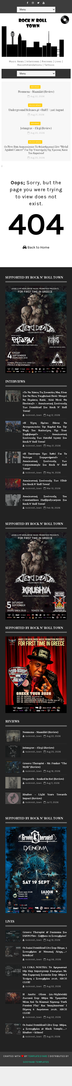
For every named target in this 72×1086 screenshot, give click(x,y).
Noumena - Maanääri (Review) (36, 91)
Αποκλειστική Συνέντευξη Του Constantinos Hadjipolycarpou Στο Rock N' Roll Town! (45, 500)
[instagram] (33, 3)
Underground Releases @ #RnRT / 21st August (36, 110)
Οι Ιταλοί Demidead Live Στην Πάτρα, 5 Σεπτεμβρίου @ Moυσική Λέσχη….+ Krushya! (45, 951)
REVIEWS (35, 87)
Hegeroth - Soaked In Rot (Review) (43, 778)
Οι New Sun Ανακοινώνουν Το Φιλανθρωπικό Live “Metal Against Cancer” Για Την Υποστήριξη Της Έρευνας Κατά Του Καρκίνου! (36, 150)
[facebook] (27, 3)
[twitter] (38, 3)
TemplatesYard (37, 1056)
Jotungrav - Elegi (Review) (36, 128)
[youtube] (44, 3)
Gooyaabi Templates (36, 1062)
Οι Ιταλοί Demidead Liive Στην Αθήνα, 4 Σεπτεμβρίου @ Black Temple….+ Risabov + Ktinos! (45, 1028)
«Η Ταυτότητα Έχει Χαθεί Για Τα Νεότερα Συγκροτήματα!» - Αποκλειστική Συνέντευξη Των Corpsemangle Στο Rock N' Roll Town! (45, 461)
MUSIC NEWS (35, 105)
